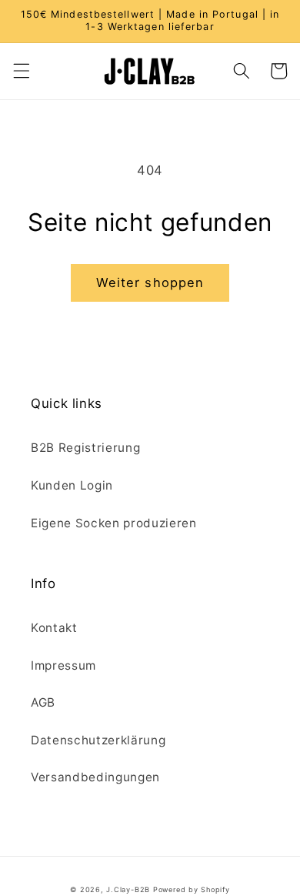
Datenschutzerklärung (98, 740)
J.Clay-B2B (128, 889)
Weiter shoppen (150, 282)
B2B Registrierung (85, 447)
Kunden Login (72, 485)
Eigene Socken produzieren (114, 523)
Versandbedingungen (95, 777)
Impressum (63, 665)
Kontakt (54, 627)
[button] (20, 70)
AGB (43, 702)
